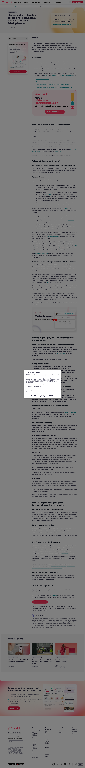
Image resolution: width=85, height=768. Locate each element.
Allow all (51, 395)
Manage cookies (29, 391)
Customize (33, 395)
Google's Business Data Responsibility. (33, 386)
